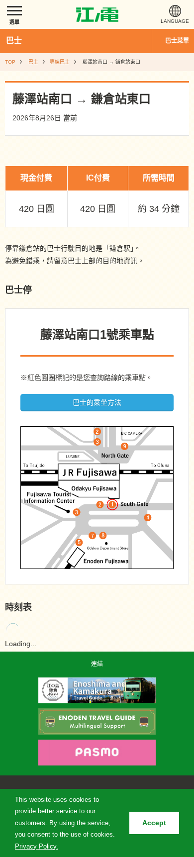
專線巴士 (60, 62)
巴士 (14, 40)
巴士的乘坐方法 (97, 402)
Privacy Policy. (36, 846)
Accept (154, 823)
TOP (10, 62)
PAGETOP (168, 649)
